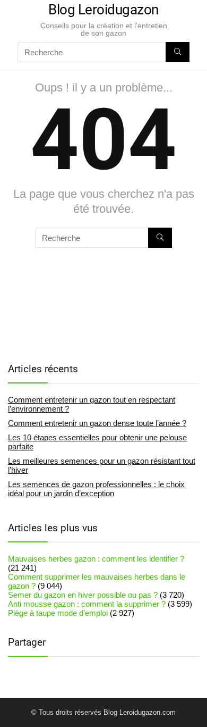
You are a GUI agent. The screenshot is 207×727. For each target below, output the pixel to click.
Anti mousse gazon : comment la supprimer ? (87, 603)
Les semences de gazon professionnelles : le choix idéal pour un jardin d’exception (96, 489)
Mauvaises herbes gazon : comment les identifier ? (96, 558)
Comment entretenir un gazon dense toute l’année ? (97, 423)
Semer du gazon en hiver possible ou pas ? (83, 594)
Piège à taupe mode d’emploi (58, 612)
